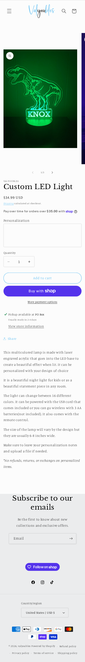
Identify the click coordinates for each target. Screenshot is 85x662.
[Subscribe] (71, 538)
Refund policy (68, 646)
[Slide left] (32, 172)
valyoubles (24, 646)
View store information (26, 326)
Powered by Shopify (43, 646)
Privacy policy (20, 653)
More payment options (42, 301)
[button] (9, 11)
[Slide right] (52, 172)
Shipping (8, 203)
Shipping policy (67, 653)
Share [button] (12, 338)
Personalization (16, 220)
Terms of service (44, 653)
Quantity (9, 252)
